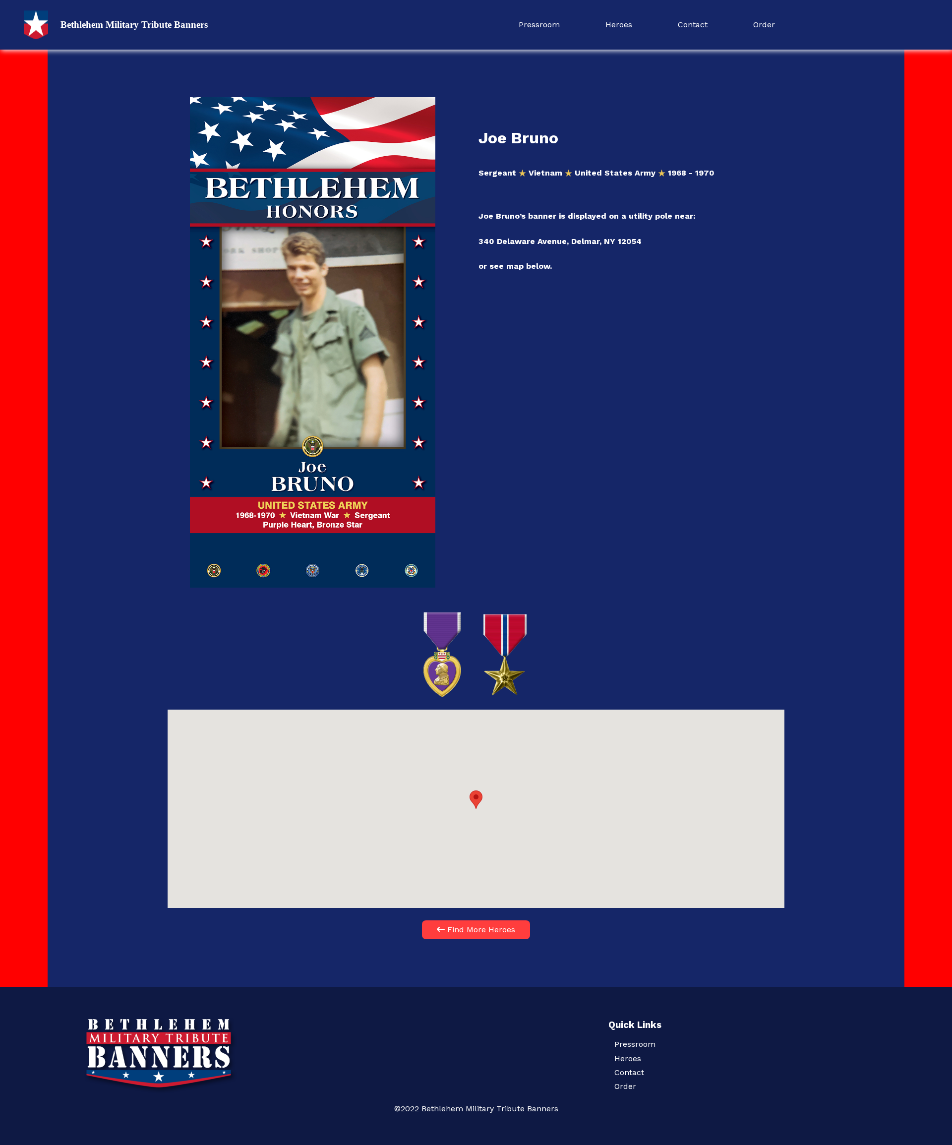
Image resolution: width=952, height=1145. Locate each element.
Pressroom (539, 24)
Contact (693, 24)
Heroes (618, 24)
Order (764, 24)
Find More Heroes (480, 929)
